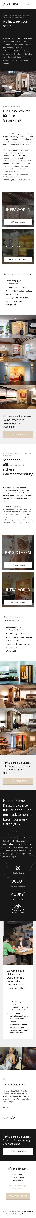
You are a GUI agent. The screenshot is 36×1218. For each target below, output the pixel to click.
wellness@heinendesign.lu (18, 1186)
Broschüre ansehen (19, 259)
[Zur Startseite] (11, 4)
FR (31, 4)
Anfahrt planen (19, 1196)
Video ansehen (19, 222)
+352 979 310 (18, 1188)
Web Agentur (20, 1214)
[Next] (12, 1116)
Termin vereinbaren (18, 434)
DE (28, 4)
